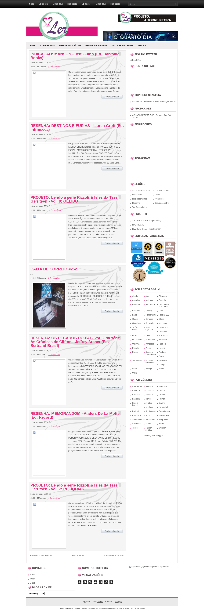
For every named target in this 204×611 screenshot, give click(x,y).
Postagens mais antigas (114, 555)
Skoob (32, 583)
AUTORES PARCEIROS (122, 45)
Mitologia (149, 407)
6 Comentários (54, 278)
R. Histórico (151, 411)
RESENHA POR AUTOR (96, 45)
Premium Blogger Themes (119, 608)
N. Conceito (164, 336)
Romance (136, 415)
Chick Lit (136, 390)
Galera (135, 319)
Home (32, 45)
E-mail (32, 575)
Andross (149, 300)
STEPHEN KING (47, 45)
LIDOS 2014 (86, 4)
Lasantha (104, 608)
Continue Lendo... (112, 97)
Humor (162, 399)
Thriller (135, 428)
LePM (134, 336)
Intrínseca (163, 323)
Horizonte (150, 323)
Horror (148, 399)
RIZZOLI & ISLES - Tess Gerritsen (146, 229)
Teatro (148, 424)
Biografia (163, 386)
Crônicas (136, 395)
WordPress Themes (79, 608)
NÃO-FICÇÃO (138, 225)
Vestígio (149, 369)
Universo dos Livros (150, 361)
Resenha (136, 203)
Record (162, 348)
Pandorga (150, 344)
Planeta (135, 348)
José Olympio (149, 328)
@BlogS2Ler (136, 60)
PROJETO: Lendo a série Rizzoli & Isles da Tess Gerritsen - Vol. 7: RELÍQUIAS (74, 487)
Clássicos (150, 390)
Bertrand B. (150, 304)
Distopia (149, 395)
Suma (161, 356)
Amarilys (136, 300)
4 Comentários (54, 355)
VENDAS (142, 45)
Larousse (163, 331)
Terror (161, 424)
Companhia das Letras (164, 305)
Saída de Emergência (151, 353)
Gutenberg (137, 323)
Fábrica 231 (164, 315)
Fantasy (149, 311)
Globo (161, 319)
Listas (157, 195)
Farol (134, 315)
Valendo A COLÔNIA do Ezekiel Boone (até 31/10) (153, 102)
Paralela (162, 344)
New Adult (163, 407)
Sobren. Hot (164, 415)
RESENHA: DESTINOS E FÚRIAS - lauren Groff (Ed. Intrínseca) (77, 127)
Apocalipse (137, 386)
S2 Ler (100, 601)
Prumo (148, 348)
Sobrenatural (138, 419)
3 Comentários (54, 138)
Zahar (161, 369)
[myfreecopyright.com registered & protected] (149, 567)
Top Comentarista (140, 207)
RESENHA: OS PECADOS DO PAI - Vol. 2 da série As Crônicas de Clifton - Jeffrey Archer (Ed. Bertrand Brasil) (75, 342)
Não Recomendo (139, 199)
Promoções (159, 199)
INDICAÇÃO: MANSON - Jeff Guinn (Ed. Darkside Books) (74, 56)
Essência (136, 311)
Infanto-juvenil (135, 404)
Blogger (159, 436)
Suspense (136, 424)
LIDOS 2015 (101, 4)
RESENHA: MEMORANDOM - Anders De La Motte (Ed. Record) (75, 415)
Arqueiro (162, 300)
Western (162, 428)
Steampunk (150, 419)
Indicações (137, 195)
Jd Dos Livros (135, 328)
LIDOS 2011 (43, 4)
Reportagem (164, 411)
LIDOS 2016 (115, 4)
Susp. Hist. (163, 419)
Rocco (135, 352)
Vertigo (162, 365)
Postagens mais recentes (41, 555)
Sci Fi (148, 415)
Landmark (163, 327)
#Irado (135, 296)
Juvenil (162, 403)
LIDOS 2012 (58, 4)
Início (31, 4)
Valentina (163, 360)
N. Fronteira (137, 340)
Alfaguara (163, 296)
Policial (135, 411)
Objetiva (135, 344)
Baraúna (136, 304)
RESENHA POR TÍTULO (70, 45)
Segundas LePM (162, 203)
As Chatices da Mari (141, 190)
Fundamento (151, 315)
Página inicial (78, 555)
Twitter (32, 579)
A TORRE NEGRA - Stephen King (146, 221)
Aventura (149, 386)
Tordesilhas (137, 360)
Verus (134, 369)
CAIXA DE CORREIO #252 (53, 269)
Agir (147, 296)
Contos (162, 390)
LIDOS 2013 (72, 4)
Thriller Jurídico (149, 429)
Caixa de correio (162, 190)
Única (134, 373)
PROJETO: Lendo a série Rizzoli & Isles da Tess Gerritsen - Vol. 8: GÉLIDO (74, 199)
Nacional (163, 340)
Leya (148, 336)
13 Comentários (54, 210)
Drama (162, 395)
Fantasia (136, 399)
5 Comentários (54, 67)
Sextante (163, 352)
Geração (149, 319)
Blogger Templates (138, 608)
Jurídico (149, 403)
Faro (161, 311)
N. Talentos (150, 340)
